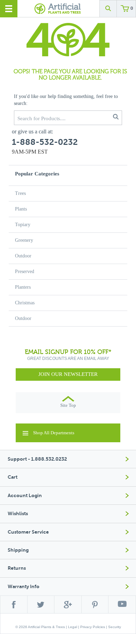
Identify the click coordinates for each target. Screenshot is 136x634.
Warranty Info (23, 586)
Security (114, 627)
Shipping (18, 550)
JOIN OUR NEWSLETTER (68, 374)
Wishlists (18, 513)
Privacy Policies (92, 627)
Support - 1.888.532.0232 (37, 459)
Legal (72, 627)
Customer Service (28, 532)
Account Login (25, 495)
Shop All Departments (53, 432)
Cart (12, 477)
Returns (17, 568)
